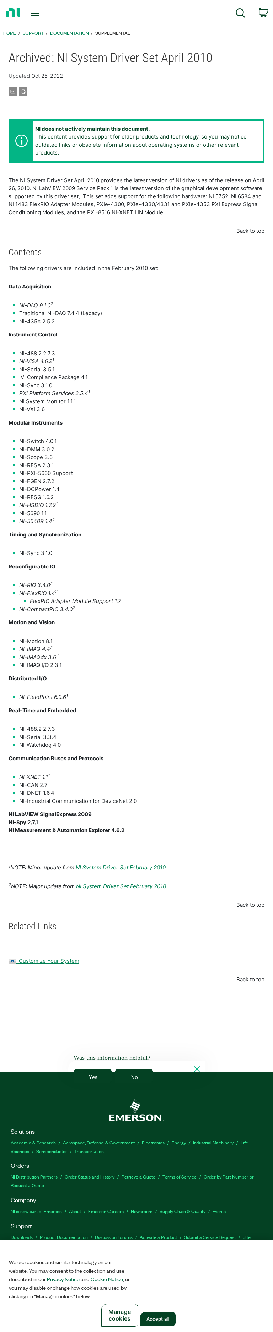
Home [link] (9, 32)
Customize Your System (47, 961)
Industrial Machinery (213, 1142)
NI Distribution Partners (34, 1176)
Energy (179, 1142)
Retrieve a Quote (138, 1176)
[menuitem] (240, 14)
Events (219, 1211)
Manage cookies (119, 1315)
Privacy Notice (63, 1279)
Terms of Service (179, 1176)
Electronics (153, 1142)
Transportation (89, 1151)
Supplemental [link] (112, 32)
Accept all (157, 1319)
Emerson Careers (106, 1211)
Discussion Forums (114, 1237)
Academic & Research (33, 1142)
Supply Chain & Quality (182, 1211)
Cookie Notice (107, 1279)
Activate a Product (158, 1237)
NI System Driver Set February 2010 (121, 867)
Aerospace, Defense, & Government (99, 1142)
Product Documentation (64, 1237)
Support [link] (33, 32)
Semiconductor (51, 1151)
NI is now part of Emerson (36, 1211)
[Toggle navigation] (43, 13)
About (75, 1211)
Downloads (22, 1237)
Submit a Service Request (210, 1237)
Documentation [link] (69, 32)
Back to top (250, 230)
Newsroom (141, 1211)
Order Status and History (89, 1176)
